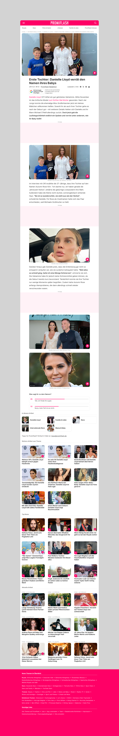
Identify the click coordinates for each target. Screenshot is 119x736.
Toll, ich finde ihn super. (43, 401)
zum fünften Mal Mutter (59, 100)
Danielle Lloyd (35, 97)
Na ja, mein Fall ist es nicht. (45, 408)
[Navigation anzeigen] (23, 23)
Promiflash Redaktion (49, 87)
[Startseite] (59, 23)
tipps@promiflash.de (59, 436)
